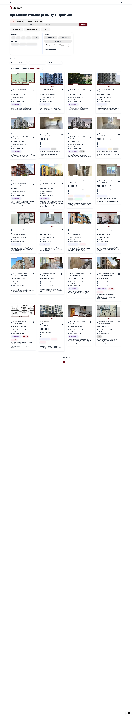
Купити (13, 21)
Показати (83, 24)
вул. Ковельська (45, 135)
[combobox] (17, 24)
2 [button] (67, 362)
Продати (20, 21)
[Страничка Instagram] (121, 2)
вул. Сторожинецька (104, 323)
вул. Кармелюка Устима (105, 275)
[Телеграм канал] (118, 2)
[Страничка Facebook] (120, 2)
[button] (13, 37)
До (60, 44)
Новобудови (38, 21)
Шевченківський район (36, 62)
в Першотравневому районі (49, 89)
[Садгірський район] (60, 63)
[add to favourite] (102, 2)
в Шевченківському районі (20, 89)
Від (46, 44)
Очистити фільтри (32, 29)
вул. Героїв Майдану (75, 275)
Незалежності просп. (19, 91)
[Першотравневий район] (25, 63)
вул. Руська (44, 91)
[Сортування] (41, 68)
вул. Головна (44, 275)
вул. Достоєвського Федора (20, 275)
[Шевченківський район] (43, 63)
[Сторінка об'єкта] (11, 90)
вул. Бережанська (46, 231)
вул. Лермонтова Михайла (106, 231)
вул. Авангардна (74, 91)
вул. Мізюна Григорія (19, 185)
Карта (45, 29)
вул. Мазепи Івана (103, 182)
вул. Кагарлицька (75, 231)
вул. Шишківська (17, 323)
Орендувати (28, 21)
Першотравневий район (17, 62)
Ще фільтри (17, 29)
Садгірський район (53, 62)
